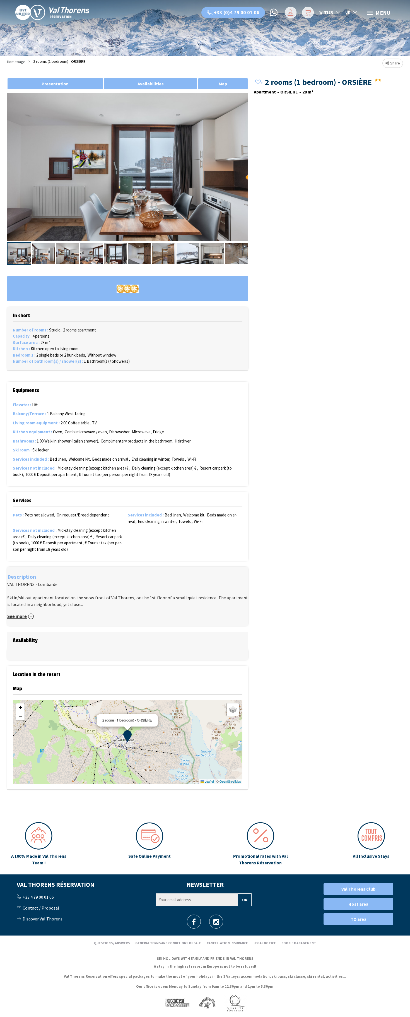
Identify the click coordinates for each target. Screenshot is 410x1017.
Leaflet (209, 781)
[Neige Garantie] (177, 1002)
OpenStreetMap (230, 781)
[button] (307, 12)
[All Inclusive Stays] (371, 844)
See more (17, 616)
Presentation (55, 83)
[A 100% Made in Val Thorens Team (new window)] (38, 844)
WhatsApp (274, 12)
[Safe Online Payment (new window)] (149, 844)
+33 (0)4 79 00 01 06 (236, 12)
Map (223, 83)
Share (395, 63)
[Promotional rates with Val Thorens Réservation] (260, 844)
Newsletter (205, 884)
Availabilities (151, 83)
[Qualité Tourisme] (235, 1002)
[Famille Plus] (207, 1002)
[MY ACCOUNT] (289, 12)
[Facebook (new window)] (194, 923)
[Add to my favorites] (258, 82)
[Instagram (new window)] (216, 923)
